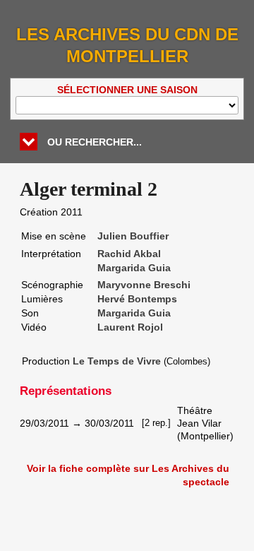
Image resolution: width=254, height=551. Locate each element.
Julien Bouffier (133, 236)
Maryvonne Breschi (143, 284)
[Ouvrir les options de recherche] (28, 141)
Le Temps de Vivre (117, 361)
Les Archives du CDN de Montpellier (127, 45)
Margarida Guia (134, 267)
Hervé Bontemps (137, 298)
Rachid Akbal (129, 253)
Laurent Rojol (130, 327)
